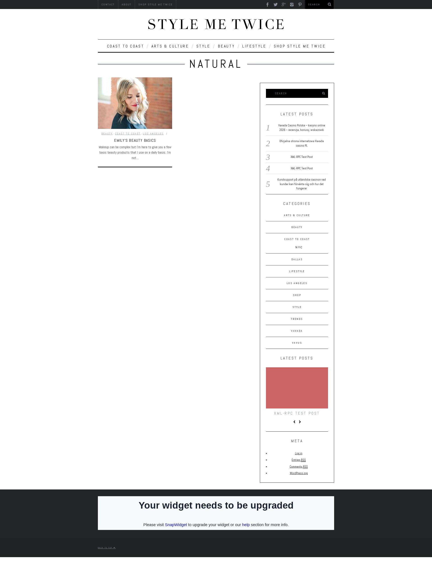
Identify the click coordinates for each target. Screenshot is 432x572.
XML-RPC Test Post (302, 157)
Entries (299, 460)
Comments (299, 467)
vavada (297, 331)
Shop (297, 295)
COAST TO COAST (125, 46)
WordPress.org (299, 473)
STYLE (203, 46)
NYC (299, 247)
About (126, 4)
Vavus (297, 343)
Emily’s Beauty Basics (135, 140)
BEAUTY (226, 46)
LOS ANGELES (153, 133)
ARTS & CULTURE (170, 46)
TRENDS (297, 319)
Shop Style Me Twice (155, 4)
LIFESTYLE (254, 46)
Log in (298, 453)
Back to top (105, 548)
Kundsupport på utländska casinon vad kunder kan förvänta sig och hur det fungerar (301, 184)
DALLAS (297, 259)
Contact (108, 4)
